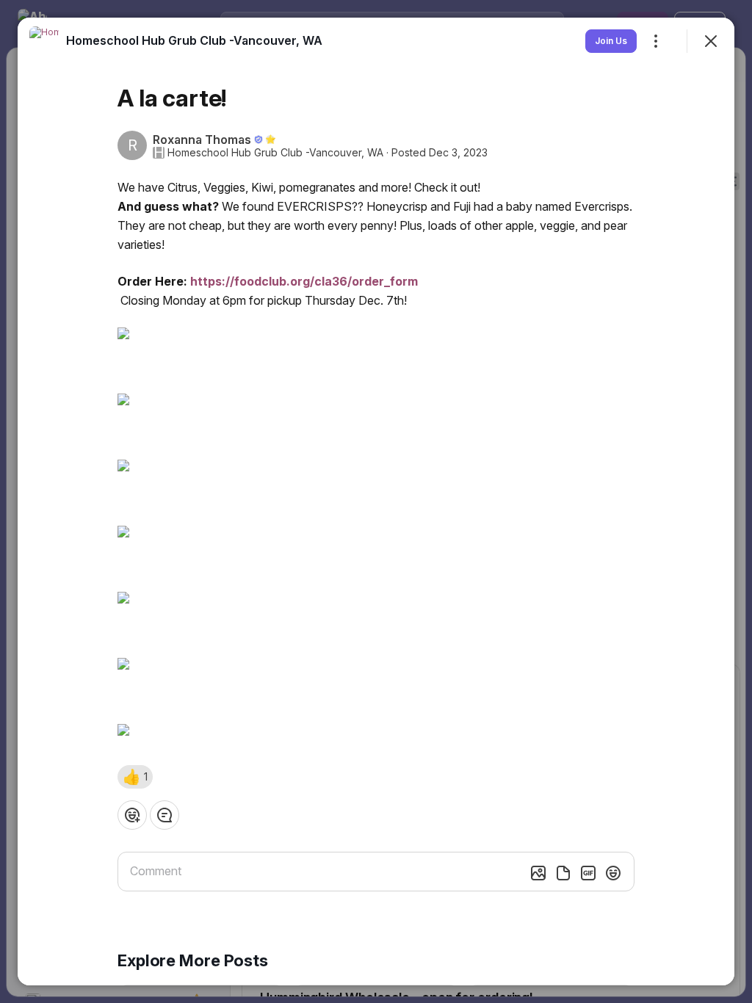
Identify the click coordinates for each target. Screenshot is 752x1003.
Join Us (611, 40)
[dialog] (376, 501)
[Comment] (164, 815)
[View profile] (44, 41)
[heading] (194, 40)
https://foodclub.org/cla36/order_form (304, 281)
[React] (132, 815)
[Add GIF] (588, 873)
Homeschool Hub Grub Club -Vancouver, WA (275, 153)
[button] (135, 777)
